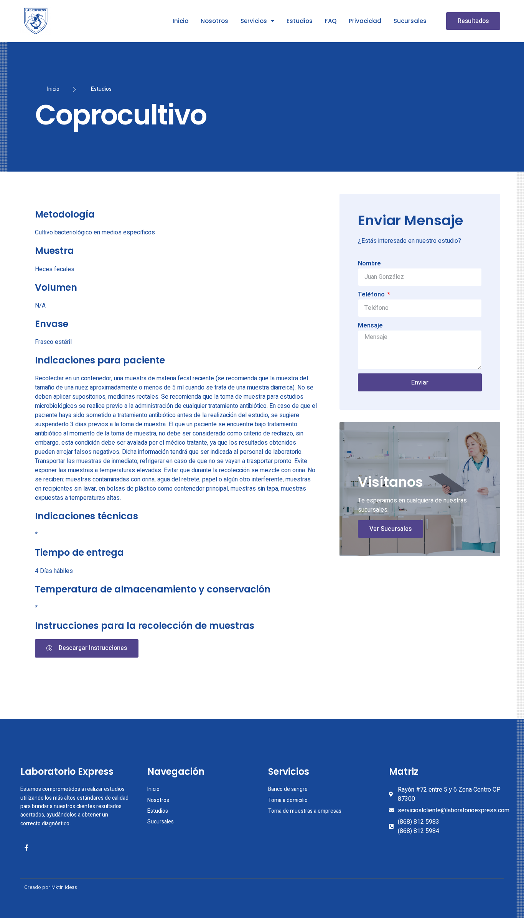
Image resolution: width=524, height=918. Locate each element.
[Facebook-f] (26, 847)
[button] (473, 21)
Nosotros (214, 21)
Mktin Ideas (64, 887)
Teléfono (372, 294)
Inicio (180, 21)
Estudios (300, 21)
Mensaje (370, 325)
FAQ (330, 21)
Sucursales (410, 21)
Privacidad (365, 21)
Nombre (369, 263)
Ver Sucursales (390, 528)
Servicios (254, 21)
